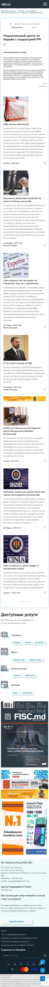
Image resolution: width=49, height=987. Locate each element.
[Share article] (45, 163)
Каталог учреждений (27, 11)
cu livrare (16, 675)
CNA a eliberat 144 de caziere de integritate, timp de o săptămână (21, 282)
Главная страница (8, 11)
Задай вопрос (16, 921)
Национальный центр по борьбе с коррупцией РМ (21, 12)
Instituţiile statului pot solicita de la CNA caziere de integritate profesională (24, 493)
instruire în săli (18, 660)
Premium (16, 642)
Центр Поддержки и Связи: (16, 886)
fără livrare (29, 675)
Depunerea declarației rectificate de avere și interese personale (22, 200)
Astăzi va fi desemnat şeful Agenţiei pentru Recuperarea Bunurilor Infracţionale (21, 431)
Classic (28, 642)
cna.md (42, 86)
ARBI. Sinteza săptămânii (16, 124)
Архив (3, 931)
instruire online (35, 660)
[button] (41, 962)
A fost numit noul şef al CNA (17, 363)
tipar (15, 693)
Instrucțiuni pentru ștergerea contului (17, 945)
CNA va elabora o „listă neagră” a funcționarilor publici (21, 567)
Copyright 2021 (5, 977)
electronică (27, 693)
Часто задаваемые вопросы (13, 934)
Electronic (40, 642)
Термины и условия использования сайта (19, 938)
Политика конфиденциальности (15, 941)
